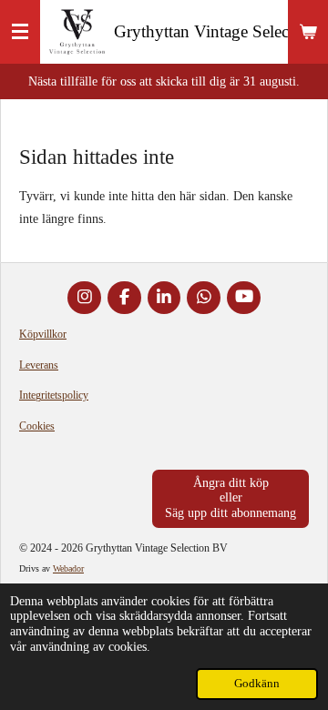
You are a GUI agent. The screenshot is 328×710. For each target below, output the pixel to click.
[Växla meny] (20, 32)
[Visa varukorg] (308, 32)
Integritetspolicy (53, 395)
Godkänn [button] (257, 683)
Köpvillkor (43, 334)
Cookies (37, 426)
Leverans (38, 365)
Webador (68, 568)
